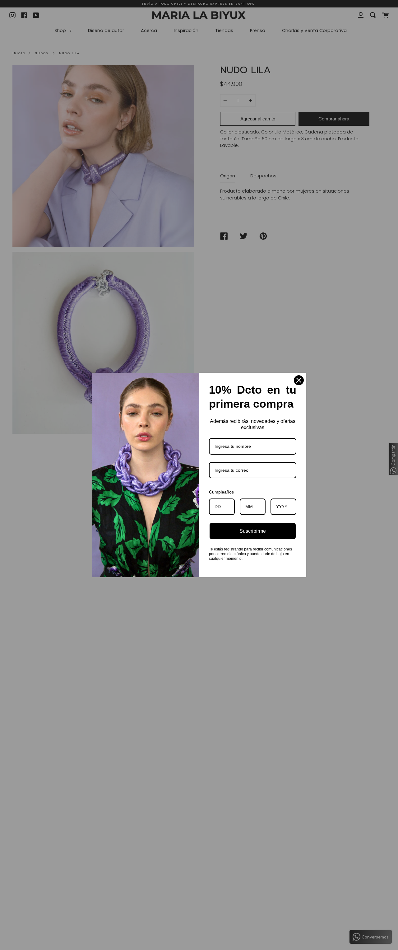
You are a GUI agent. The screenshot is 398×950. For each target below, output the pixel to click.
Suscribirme (252, 531)
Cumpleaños (221, 491)
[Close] (298, 380)
